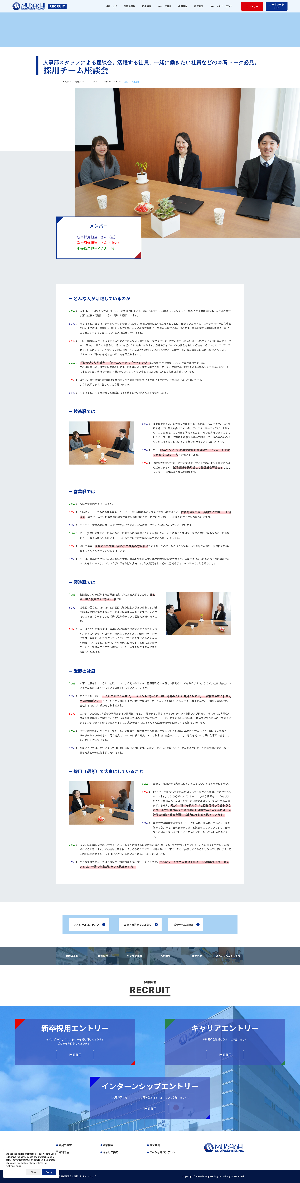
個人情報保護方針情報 (67, 1176)
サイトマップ (89, 1176)
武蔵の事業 (72, 956)
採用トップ (111, 6)
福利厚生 (166, 956)
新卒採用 (103, 956)
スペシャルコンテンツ (86, 924)
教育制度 (197, 956)
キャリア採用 (134, 956)
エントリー (252, 6)
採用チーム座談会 (183, 924)
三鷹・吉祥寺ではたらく (138, 924)
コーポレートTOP (276, 6)
